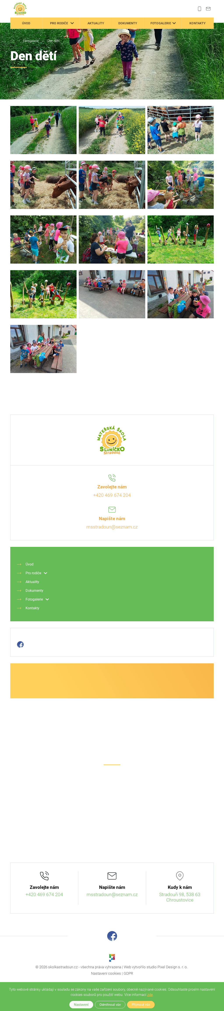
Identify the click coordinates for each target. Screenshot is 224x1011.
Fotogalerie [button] (160, 23)
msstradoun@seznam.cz (112, 527)
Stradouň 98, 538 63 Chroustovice (179, 897)
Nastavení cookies (106, 973)
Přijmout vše (141, 1005)
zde (150, 995)
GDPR (128, 973)
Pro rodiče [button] (59, 23)
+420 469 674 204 (112, 495)
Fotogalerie (31, 41)
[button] (72, 23)
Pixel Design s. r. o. (173, 967)
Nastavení (81, 1005)
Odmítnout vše (110, 1005)
